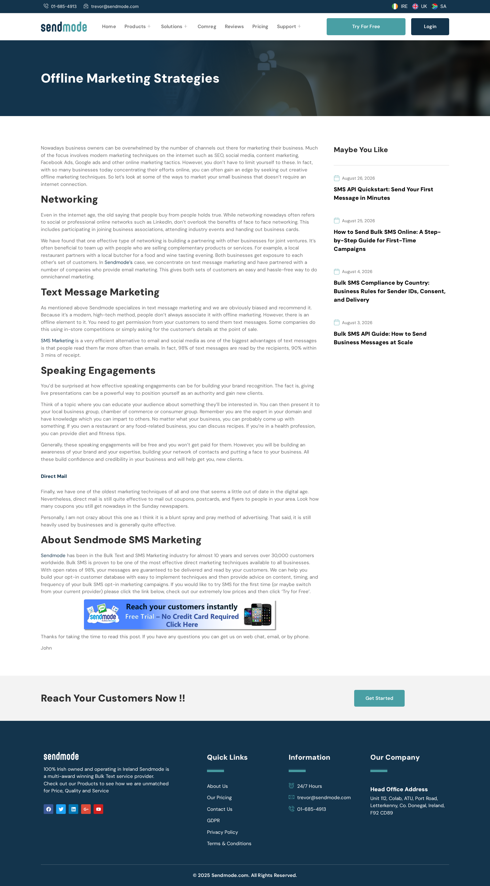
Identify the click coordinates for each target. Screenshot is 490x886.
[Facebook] (48, 809)
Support (286, 26)
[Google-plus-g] (86, 809)
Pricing (260, 26)
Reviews (234, 26)
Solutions (172, 26)
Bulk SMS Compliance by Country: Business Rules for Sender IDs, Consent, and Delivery (389, 291)
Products (135, 26)
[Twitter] (61, 809)
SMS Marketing (57, 340)
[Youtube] (98, 809)
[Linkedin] (73, 809)
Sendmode (53, 555)
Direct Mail (54, 476)
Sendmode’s (119, 262)
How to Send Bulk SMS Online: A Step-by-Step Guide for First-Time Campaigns (387, 240)
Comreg (207, 26)
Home (109, 26)
